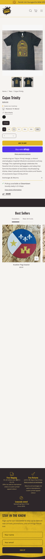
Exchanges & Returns (10, 178)
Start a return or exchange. (33, 482)
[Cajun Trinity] (17, 82)
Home (4, 91)
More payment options (22, 154)
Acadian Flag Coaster (21, 265)
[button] (30, 10)
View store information (13, 190)
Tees (10, 91)
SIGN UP (22, 550)
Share (8, 194)
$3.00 (21, 267)
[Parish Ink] (7, 10)
